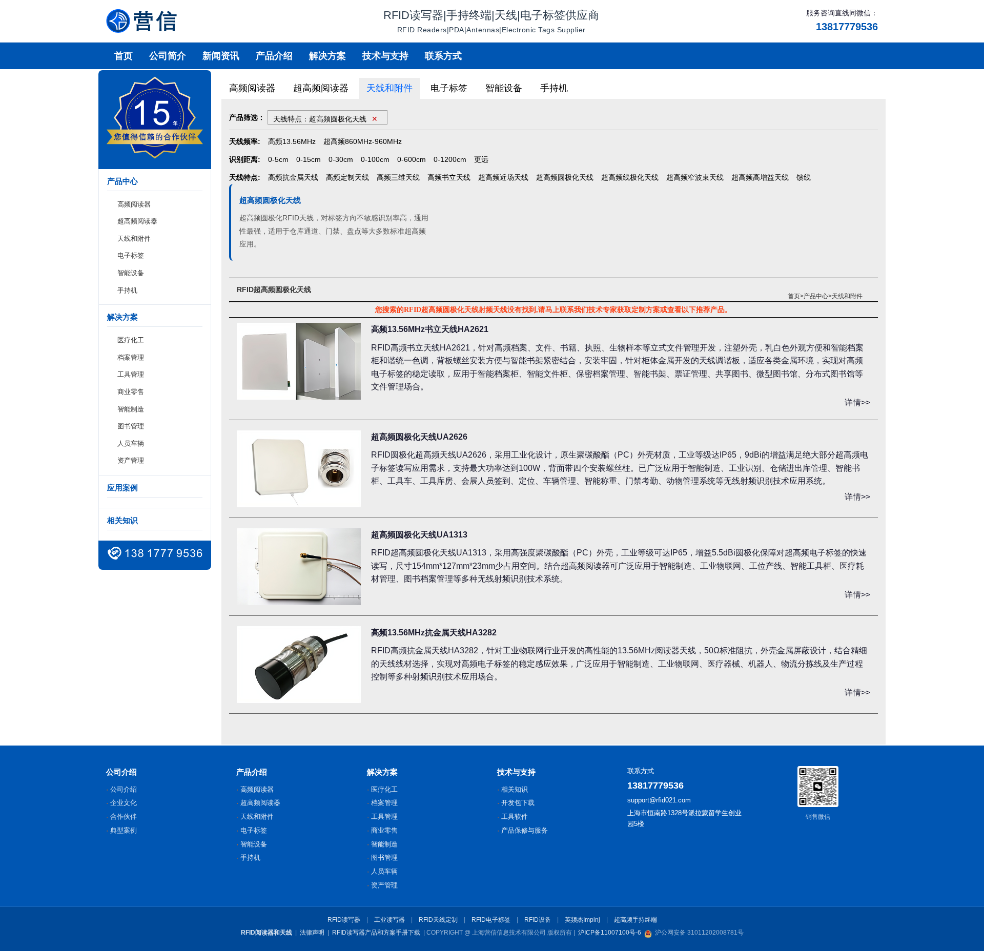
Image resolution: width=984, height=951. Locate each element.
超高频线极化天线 (630, 177)
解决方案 (327, 56)
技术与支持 (385, 56)
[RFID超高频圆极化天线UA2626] (299, 468)
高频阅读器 (134, 204)
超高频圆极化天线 (564, 177)
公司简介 (167, 56)
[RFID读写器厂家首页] (141, 21)
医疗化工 (130, 340)
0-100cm (375, 159)
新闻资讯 (220, 56)
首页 (123, 56)
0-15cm (308, 159)
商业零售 (130, 392)
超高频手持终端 (635, 919)
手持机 (127, 290)
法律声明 (312, 932)
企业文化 (123, 803)
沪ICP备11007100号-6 (609, 932)
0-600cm (411, 159)
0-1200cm (450, 159)
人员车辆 (130, 443)
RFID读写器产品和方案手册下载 (376, 932)
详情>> (857, 402)
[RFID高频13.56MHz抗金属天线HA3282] (299, 664)
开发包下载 (518, 803)
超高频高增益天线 (760, 177)
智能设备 (130, 273)
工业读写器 (389, 919)
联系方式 (443, 56)
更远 (481, 159)
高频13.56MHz (292, 141)
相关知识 (122, 520)
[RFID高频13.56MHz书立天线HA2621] (299, 361)
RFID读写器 (343, 919)
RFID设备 (537, 919)
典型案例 (123, 830)
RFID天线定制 (438, 919)
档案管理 (130, 357)
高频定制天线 (347, 177)
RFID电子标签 (490, 919)
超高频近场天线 (503, 177)
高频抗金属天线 (293, 177)
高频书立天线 (448, 177)
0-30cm (341, 159)
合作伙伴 (123, 816)
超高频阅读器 (137, 221)
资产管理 (130, 461)
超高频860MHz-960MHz (362, 141)
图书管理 (130, 426)
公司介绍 (123, 789)
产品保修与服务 (524, 830)
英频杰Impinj (582, 919)
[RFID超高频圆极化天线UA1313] (299, 566)
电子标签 (130, 256)
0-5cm (278, 159)
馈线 (803, 177)
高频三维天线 (398, 177)
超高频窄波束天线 (695, 177)
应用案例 (122, 487)
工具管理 (130, 375)
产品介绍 (274, 56)
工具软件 (514, 816)
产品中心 (816, 296)
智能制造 (130, 409)
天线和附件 (134, 238)
